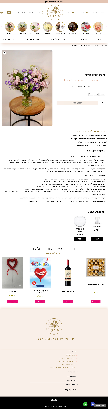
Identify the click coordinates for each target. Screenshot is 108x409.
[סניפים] (73, 12)
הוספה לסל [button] (97, 239)
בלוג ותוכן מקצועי (71, 389)
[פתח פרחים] (99, 39)
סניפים (69, 12)
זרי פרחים (88, 45)
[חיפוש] (9, 12)
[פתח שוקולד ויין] (77, 39)
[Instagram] (52, 400)
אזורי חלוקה (80, 12)
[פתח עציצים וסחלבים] (51, 39)
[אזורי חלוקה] (87, 12)
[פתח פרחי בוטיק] (4, 39)
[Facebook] (55, 400)
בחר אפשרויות (12, 302)
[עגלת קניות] (1, 12)
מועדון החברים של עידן (98, 12)
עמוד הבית (103, 45)
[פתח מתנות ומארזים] (26, 39)
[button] (2, 27)
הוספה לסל (77, 102)
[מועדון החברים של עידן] (107, 12)
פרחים (96, 45)
